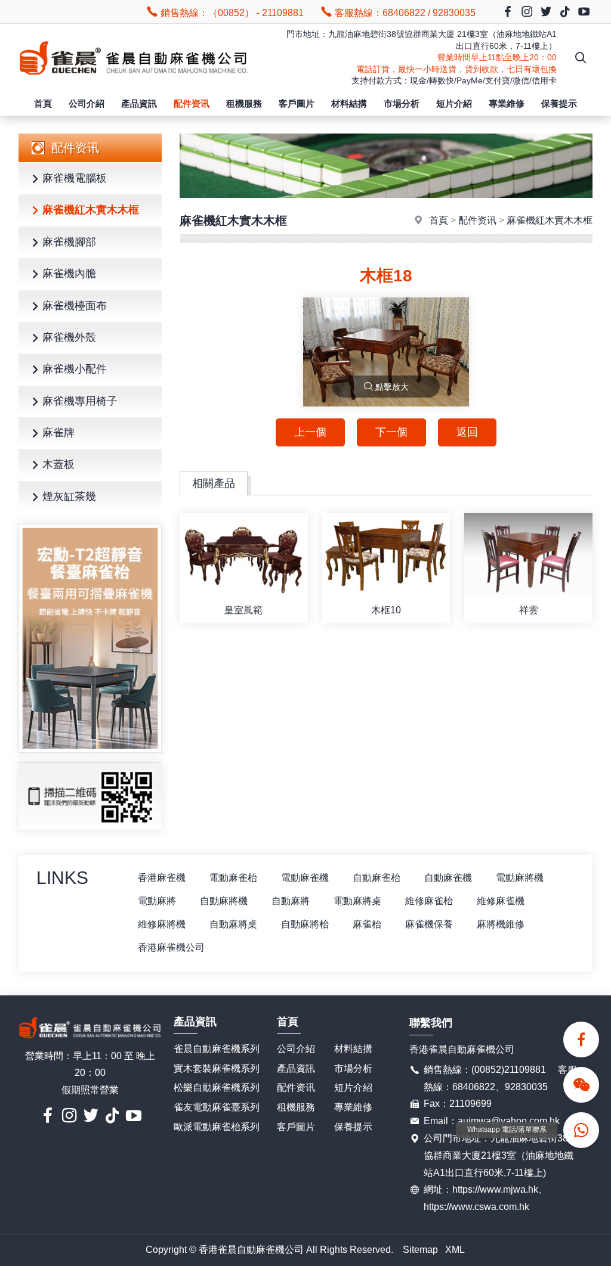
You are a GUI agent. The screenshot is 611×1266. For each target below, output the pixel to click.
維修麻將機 (162, 924)
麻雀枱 (367, 924)
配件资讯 (191, 103)
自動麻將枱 (305, 924)
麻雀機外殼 (69, 337)
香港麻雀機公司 (171, 947)
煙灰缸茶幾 (69, 496)
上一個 (310, 432)
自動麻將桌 (233, 924)
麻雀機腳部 (69, 242)
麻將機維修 (500, 924)
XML (455, 1250)
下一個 (391, 432)
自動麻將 (290, 901)
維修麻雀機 (500, 901)
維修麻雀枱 (429, 901)
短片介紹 (454, 103)
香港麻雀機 (162, 878)
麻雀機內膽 (69, 274)
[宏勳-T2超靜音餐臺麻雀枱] (90, 638)
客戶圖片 (296, 103)
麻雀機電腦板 (74, 178)
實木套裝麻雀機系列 (217, 1068)
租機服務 (244, 103)
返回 (467, 432)
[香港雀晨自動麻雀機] (133, 82)
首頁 (43, 103)
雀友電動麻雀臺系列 (217, 1107)
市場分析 (401, 103)
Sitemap (420, 1250)
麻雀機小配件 (74, 369)
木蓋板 (58, 464)
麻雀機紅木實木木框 (90, 210)
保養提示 (559, 103)
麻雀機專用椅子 (80, 401)
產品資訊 (139, 103)
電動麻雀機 (305, 878)
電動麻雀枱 (233, 878)
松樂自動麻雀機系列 (217, 1087)
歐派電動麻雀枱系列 (217, 1127)
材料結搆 (349, 103)
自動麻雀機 (448, 878)
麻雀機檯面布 (74, 306)
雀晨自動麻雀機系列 (217, 1049)
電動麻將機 (520, 878)
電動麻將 (157, 901)
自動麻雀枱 (376, 878)
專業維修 (506, 103)
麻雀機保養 (429, 924)
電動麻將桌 (357, 901)
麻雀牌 (58, 433)
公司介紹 (86, 103)
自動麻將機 (224, 901)
